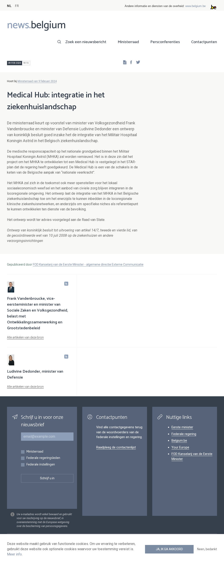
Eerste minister (182, 427)
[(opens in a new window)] (129, 62)
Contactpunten (204, 42)
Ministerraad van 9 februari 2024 (37, 81)
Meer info (14, 554)
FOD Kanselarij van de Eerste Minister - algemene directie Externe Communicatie (88, 264)
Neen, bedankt (207, 549)
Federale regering (184, 434)
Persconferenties (165, 42)
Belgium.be (179, 440)
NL (9, 6)
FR (17, 6)
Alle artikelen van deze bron (25, 337)
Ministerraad (128, 42)
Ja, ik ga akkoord (169, 549)
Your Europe (180, 447)
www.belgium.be (195, 6)
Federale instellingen (40, 464)
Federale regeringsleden (43, 458)
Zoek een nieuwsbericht (85, 42)
